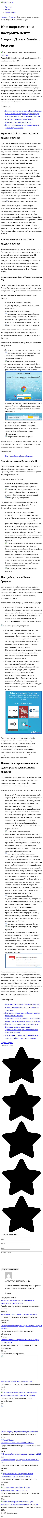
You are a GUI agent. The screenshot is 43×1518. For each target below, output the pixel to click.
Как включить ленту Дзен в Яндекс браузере (22, 114)
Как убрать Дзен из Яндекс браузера (19, 456)
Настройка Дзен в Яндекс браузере (18, 122)
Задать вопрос (10, 12)
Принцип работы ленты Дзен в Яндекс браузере (23, 111)
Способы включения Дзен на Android (19, 119)
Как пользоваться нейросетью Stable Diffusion (18, 1395)
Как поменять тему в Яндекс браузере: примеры (19, 1314)
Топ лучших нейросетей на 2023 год (14, 1490)
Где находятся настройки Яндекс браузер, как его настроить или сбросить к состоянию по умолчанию (22, 1007)
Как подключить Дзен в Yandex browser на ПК (22, 116)
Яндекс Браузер (7, 1043)
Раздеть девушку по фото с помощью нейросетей (19, 1432)
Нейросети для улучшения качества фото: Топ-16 (19, 1504)
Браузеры (8, 7)
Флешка (8, 10)
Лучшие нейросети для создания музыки (16, 1476)
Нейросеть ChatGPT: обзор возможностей (16, 1381)
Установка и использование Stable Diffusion (17, 1443)
